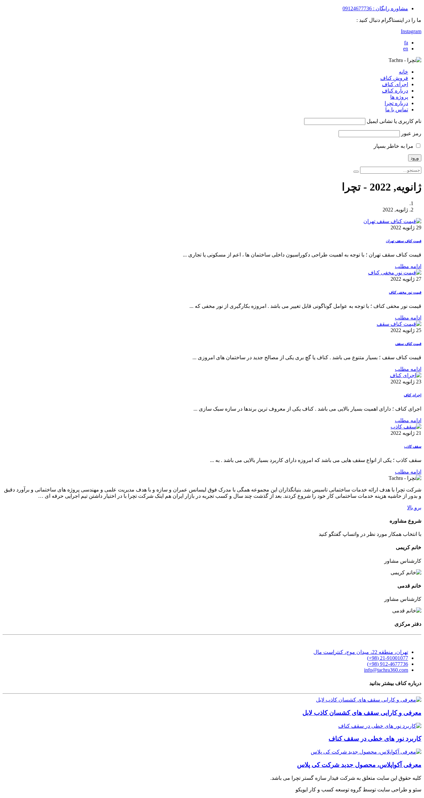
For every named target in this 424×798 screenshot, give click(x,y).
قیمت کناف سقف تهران (403, 241)
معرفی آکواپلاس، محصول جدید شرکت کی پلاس (359, 764)
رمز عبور (411, 133)
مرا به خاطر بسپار (394, 146)
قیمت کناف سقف (408, 344)
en (405, 48)
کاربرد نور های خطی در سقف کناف (375, 738)
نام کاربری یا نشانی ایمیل (394, 121)
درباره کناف (395, 90)
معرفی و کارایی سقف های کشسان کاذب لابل (361, 712)
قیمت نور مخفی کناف (405, 292)
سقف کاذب (412, 446)
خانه (403, 72)
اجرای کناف (395, 84)
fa (406, 42)
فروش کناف (394, 78)
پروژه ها (399, 97)
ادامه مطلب (408, 266)
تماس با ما (396, 109)
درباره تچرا (396, 103)
